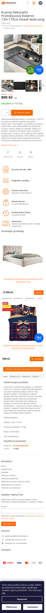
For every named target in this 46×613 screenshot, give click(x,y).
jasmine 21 (18, 298)
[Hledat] (27, 3)
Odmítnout (11, 607)
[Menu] (40, 3)
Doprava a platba (8, 475)
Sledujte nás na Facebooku (16, 543)
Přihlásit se (8, 524)
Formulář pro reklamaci (10, 488)
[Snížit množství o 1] (10, 114)
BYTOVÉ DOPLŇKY (21, 445)
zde (3, 593)
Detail (39, 292)
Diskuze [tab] (35, 376)
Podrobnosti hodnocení (33, 26)
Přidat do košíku (23, 112)
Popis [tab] (5, 376)
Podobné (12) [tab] (14, 376)
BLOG (3, 466)
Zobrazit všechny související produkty (23, 369)
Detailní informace (8, 145)
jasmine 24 (29, 298)
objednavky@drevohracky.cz (16, 536)
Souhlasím (32, 607)
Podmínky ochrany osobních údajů (15, 481)
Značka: (9, 28)
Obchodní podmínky (9, 478)
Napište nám (6, 469)
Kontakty (4, 472)
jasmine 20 (6, 298)
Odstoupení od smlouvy (11, 485)
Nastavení (22, 599)
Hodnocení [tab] (26, 376)
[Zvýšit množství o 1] (10, 111)
